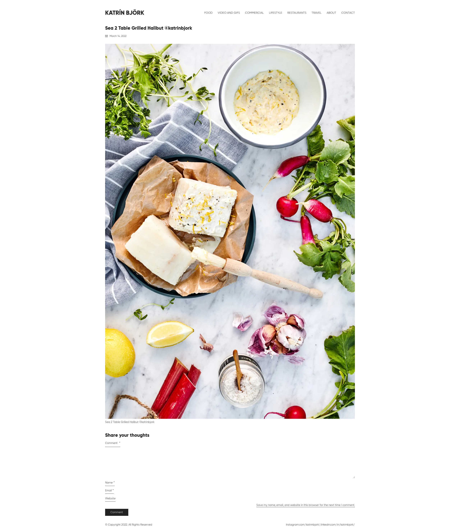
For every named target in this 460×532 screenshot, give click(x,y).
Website (110, 498)
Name (110, 482)
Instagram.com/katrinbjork (302, 524)
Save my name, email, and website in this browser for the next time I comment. (305, 505)
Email (109, 490)
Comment (112, 443)
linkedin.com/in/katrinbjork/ (338, 524)
